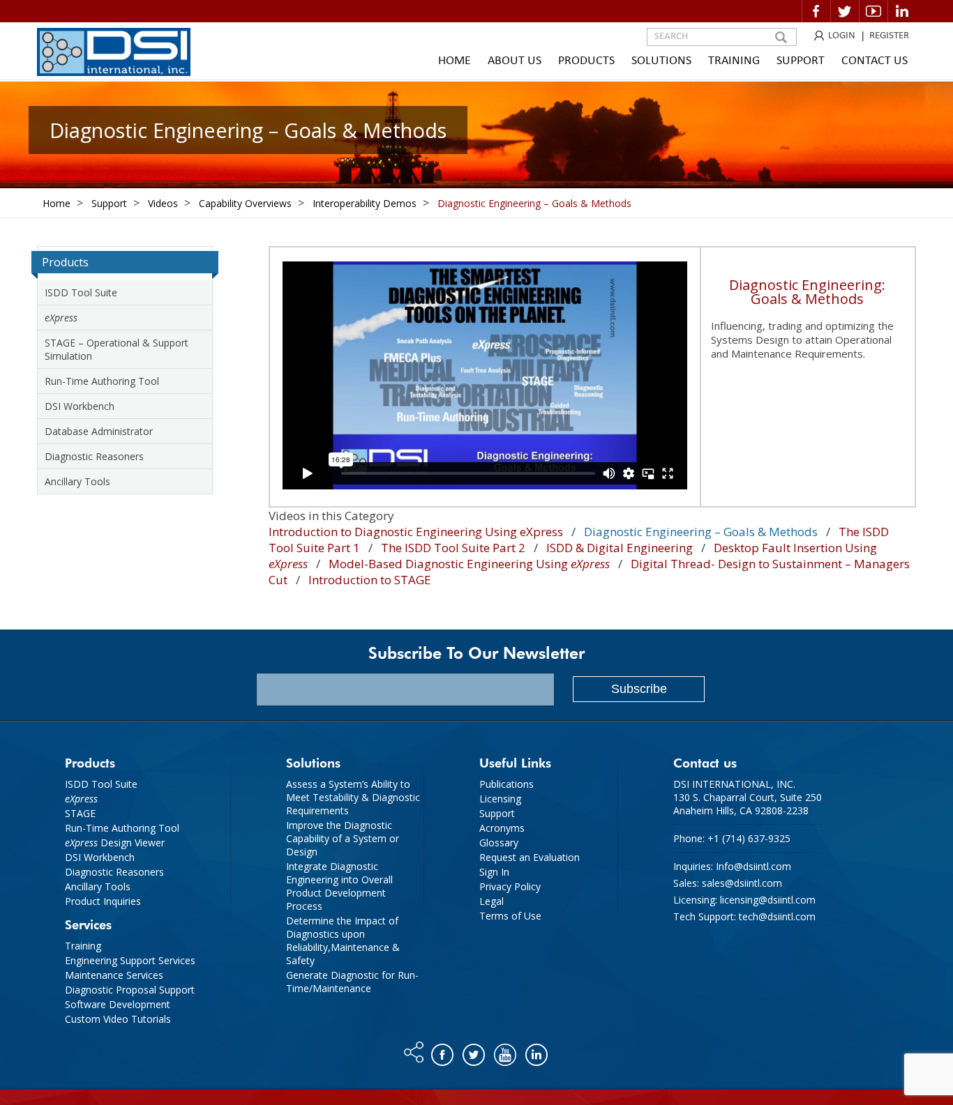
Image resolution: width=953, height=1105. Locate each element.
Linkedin (902, 11)
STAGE (80, 813)
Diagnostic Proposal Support (130, 989)
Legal (491, 901)
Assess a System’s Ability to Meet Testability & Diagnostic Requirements (353, 797)
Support (800, 61)
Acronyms (502, 828)
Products (586, 61)
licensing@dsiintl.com (768, 899)
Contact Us (874, 61)
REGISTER (889, 36)
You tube (506, 1051)
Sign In (494, 871)
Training (734, 61)
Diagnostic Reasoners (94, 456)
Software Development (117, 1004)
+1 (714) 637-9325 (748, 838)
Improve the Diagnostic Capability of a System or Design (342, 838)
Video (873, 11)
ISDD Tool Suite (81, 292)
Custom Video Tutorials (118, 1019)
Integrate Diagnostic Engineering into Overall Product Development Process (339, 886)
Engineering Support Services (130, 960)
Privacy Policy (510, 886)
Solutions (661, 61)
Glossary (498, 842)
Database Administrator (99, 431)
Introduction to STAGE (369, 580)
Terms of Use (510, 915)
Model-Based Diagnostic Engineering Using (469, 564)
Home (454, 61)
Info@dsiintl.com (753, 866)
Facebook (816, 11)
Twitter (845, 11)
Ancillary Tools (77, 481)
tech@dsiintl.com (777, 916)
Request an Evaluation (529, 857)
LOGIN (841, 36)
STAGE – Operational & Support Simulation (116, 349)
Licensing (500, 798)
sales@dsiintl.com (742, 883)
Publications (506, 784)
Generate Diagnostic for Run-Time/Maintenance (352, 981)
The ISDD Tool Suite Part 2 (453, 548)
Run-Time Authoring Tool (102, 381)
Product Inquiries (103, 901)
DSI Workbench (79, 406)
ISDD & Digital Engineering (619, 548)
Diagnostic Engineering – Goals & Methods (701, 532)
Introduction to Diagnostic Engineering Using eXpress (416, 532)
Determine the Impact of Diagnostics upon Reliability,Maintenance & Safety (343, 940)
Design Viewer (115, 842)
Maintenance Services (114, 975)
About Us (514, 61)
